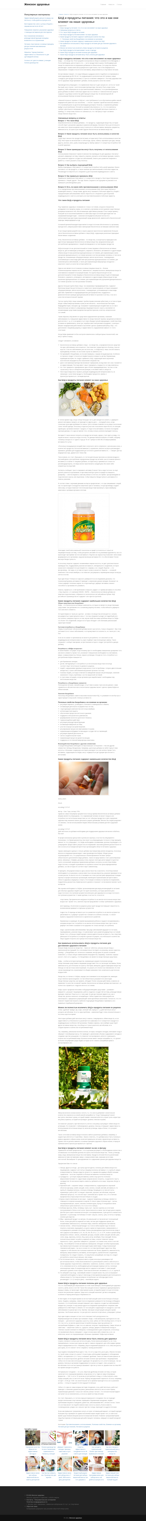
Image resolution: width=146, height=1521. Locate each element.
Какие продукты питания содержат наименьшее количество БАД (82, 41)
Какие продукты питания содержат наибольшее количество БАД (82, 37)
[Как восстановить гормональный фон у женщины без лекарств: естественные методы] (112, 1445)
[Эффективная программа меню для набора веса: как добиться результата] (96, 1471)
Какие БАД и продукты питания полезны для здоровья (78, 52)
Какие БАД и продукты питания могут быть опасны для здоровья (82, 55)
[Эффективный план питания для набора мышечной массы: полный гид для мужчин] (112, 1471)
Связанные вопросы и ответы (70, 30)
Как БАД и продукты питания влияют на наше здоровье (79, 35)
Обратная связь (32, 1506)
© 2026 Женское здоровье (35, 1495)
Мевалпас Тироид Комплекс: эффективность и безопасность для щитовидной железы (36, 54)
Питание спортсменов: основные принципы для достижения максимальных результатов (39, 46)
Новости (111, 4)
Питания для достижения (66, 1427)
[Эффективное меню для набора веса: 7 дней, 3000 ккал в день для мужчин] (64, 1471)
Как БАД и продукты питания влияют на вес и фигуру (78, 50)
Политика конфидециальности (37, 1502)
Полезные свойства (98, 1424)
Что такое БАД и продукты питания (72, 32)
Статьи (119, 4)
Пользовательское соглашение (45, 1500)
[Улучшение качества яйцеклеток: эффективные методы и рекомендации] (32, 1445)
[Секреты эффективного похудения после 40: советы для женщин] (80, 1445)
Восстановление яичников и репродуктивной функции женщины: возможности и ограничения (36, 38)
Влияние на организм (113, 1424)
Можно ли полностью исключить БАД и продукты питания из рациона (84, 48)
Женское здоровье (37, 4)
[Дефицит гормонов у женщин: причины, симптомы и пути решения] (64, 1445)
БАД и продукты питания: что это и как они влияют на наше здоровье (84, 28)
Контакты (30, 1500)
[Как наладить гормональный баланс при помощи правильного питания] (96, 1445)
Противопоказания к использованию (78, 1424)
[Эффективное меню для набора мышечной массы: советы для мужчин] (32, 1471)
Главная (103, 4)
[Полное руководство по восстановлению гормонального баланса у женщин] (48, 1445)
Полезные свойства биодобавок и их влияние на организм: (82, 39)
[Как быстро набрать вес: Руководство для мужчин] (48, 1471)
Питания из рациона (83, 1427)
